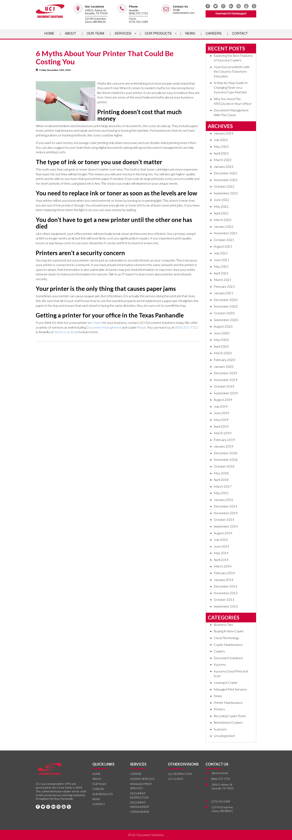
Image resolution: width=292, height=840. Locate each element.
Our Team (95, 33)
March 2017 (223, 486)
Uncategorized (224, 736)
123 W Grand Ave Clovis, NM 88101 (95, 20)
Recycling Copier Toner (230, 716)
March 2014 (223, 566)
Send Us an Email (66, 332)
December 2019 (225, 373)
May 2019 (221, 420)
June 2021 (221, 260)
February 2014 (224, 573)
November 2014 (226, 513)
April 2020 (221, 346)
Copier (96, 323)
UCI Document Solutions (147, 835)
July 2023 (221, 140)
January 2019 (223, 446)
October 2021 (224, 240)
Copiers (219, 651)
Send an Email (220, 773)
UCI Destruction (180, 773)
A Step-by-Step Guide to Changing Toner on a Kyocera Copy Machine (231, 87)
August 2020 (223, 326)
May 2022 (221, 206)
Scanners (220, 729)
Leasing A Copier (226, 683)
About (70, 33)
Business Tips (223, 625)
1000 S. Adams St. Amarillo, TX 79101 (96, 12)
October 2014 (224, 520)
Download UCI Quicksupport (231, 14)
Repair (141, 327)
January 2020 (223, 366)
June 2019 (221, 413)
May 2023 (221, 147)
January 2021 (223, 293)
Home (49, 33)
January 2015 (223, 500)
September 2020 (226, 320)
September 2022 (226, 193)
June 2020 (221, 333)
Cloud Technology (226, 638)
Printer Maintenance (228, 703)
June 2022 (221, 200)
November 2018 (226, 460)
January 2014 (223, 580)
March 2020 (223, 353)
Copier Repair (139, 811)
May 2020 (221, 340)
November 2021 (226, 233)
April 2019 (221, 426)
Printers (219, 709)
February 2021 (224, 286)
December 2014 (225, 506)
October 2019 (224, 386)
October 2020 (224, 313)
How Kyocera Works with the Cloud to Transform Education (232, 71)
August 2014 (223, 533)
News (190, 33)
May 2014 (221, 553)
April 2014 (221, 560)
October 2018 (224, 466)
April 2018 (221, 480)
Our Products (159, 33)
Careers (213, 33)
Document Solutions (228, 658)
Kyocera (220, 664)
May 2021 (221, 266)
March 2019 (223, 433)
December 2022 (225, 173)
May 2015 (221, 493)
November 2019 (226, 380)
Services (123, 33)
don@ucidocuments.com (183, 11)
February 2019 (224, 440)
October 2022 (224, 186)
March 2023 (223, 160)
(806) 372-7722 (138, 13)
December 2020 (225, 300)
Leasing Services (142, 778)
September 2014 (226, 526)
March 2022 (223, 220)
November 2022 (226, 180)
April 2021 (221, 273)
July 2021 (221, 253)
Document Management (104, 327)
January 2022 (223, 227)
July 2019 (221, 406)
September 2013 (226, 606)
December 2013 (225, 586)
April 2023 (221, 153)
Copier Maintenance (228, 645)
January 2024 (223, 133)
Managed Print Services (230, 689)
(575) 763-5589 (138, 21)
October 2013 (224, 600)
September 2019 (226, 393)
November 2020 (226, 306)
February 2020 (224, 360)
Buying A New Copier (229, 631)
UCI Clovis (175, 778)
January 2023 (223, 167)
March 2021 (223, 280)
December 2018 (225, 453)
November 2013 (226, 593)
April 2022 (221, 213)
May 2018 (221, 473)
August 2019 (223, 400)
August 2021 (223, 246)
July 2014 (221, 540)
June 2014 (221, 546)
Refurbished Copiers (228, 722)
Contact (240, 33)
